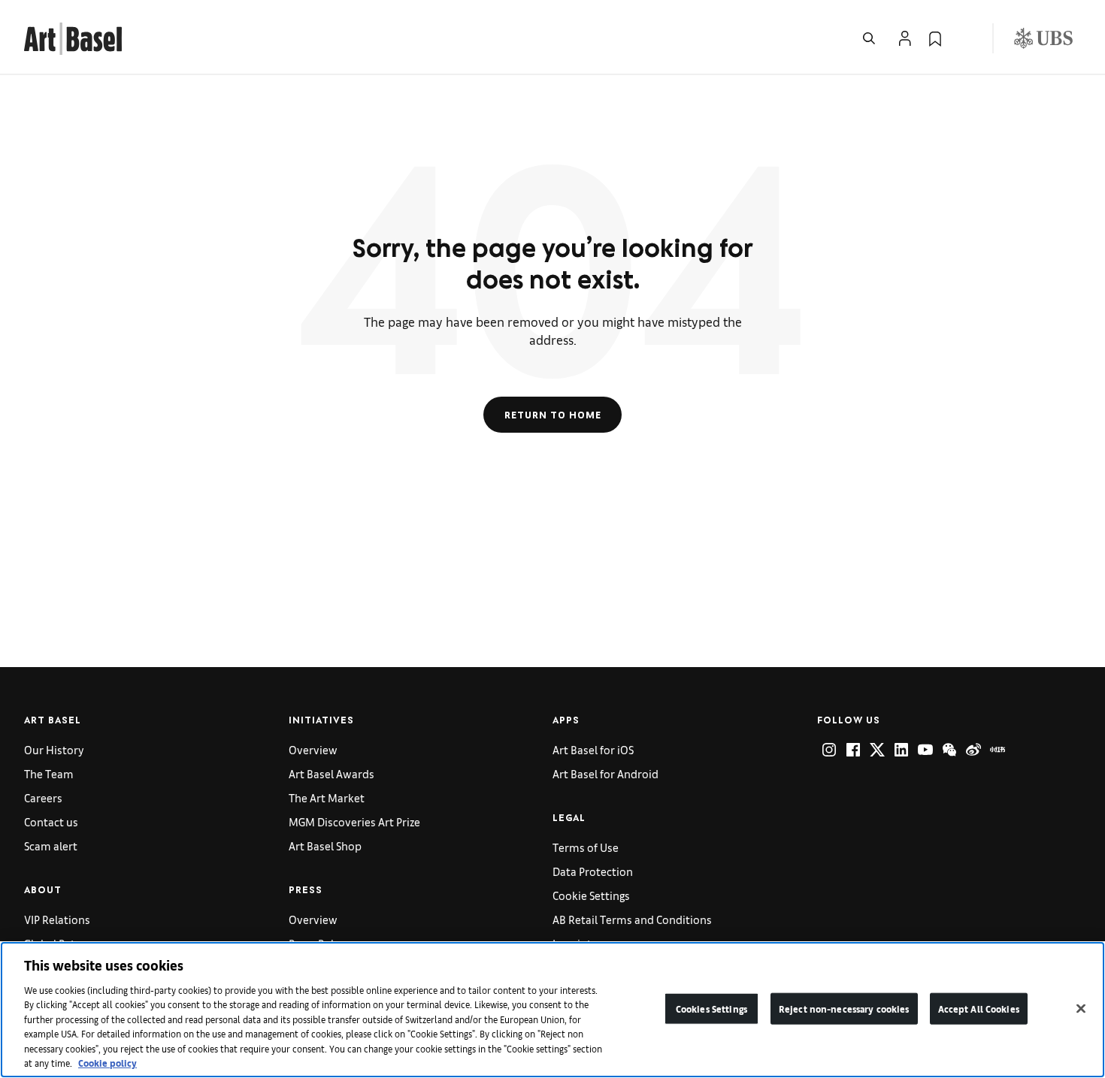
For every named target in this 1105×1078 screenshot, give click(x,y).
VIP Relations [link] (57, 919)
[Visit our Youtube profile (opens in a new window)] (925, 750)
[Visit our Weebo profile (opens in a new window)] (973, 750)
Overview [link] (313, 749)
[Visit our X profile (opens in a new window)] (877, 750)
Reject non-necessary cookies (844, 1008)
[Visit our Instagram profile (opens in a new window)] (829, 750)
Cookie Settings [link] (591, 895)
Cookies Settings (711, 1008)
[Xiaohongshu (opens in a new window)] (997, 750)
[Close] (1080, 1008)
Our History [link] (54, 749)
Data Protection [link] (592, 871)
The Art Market (327, 797)
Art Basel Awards (331, 773)
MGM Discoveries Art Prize (354, 821)
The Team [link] (49, 773)
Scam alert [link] (50, 845)
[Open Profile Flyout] (905, 38)
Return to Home (552, 415)
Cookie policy (107, 1062)
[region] (552, 1009)
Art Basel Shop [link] (325, 845)
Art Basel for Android (605, 773)
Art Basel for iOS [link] (593, 749)
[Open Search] (869, 38)
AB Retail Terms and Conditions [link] (632, 919)
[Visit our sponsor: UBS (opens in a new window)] (1043, 38)
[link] (73, 36)
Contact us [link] (51, 821)
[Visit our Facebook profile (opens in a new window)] (853, 750)
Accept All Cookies (978, 1008)
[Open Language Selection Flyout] (965, 38)
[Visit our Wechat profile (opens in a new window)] (949, 750)
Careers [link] (43, 797)
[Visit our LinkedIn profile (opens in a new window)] (901, 750)
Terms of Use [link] (585, 847)
